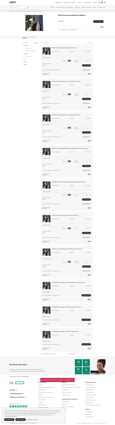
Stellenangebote (42, 389)
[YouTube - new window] (23, 406)
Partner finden (88, 414)
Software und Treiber (66, 392)
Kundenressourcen (90, 382)
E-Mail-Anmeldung (89, 389)
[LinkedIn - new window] (11, 406)
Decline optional (20, 419)
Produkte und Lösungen (69, 2)
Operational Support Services (68, 384)
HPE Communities (89, 397)
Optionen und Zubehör (18, 10)
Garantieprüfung (65, 395)
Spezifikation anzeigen (46, 57)
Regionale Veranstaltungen (68, 406)
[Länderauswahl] (102, 2)
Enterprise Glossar (89, 392)
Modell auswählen (98, 21)
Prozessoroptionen (30, 10)
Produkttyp (26, 53)
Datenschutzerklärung (12, 416)
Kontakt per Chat (65, 29)
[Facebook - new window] (21, 406)
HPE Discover (65, 404)
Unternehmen (87, 2)
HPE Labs (40, 395)
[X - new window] (13, 406)
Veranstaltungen (65, 401)
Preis (24, 59)
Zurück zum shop (12, 10)
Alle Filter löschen (36, 42)
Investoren (40, 402)
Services (79, 2)
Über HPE (40, 384)
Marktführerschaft (42, 404)
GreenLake (58, 2)
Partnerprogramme (89, 416)
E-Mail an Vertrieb (17, 397)
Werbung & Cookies (97, 423)
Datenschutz (78, 423)
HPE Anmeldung (89, 402)
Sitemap (103, 423)
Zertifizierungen (88, 411)
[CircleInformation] (50, 63)
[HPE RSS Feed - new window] (26, 406)
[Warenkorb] (99, 2)
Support (95, 2)
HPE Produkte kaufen (86, 372)
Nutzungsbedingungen (86, 423)
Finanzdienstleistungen (90, 395)
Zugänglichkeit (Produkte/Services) (46, 387)
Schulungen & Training (90, 387)
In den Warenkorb (86, 65)
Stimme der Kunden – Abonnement (93, 405)
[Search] (28, 7)
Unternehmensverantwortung (45, 392)
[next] (92, 354)
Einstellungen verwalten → (33, 419)
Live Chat (78, 364)
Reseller (25, 61)
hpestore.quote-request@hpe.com (39, 371)
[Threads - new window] (18, 406)
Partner (87, 409)
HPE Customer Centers (90, 400)
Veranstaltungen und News (69, 399)
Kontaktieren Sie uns (90, 384)
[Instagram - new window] (16, 406)
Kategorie (25, 64)
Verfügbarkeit (26, 45)
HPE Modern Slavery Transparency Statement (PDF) (46, 398)
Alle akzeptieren (9, 419)
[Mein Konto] (104, 2)
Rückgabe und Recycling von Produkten (71, 387)
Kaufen (12, 390)
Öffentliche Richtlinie (43, 407)
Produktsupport (86, 364)
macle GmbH (47, 63)
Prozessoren (24, 10)
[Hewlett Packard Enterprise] (13, 2)
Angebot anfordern (86, 69)
